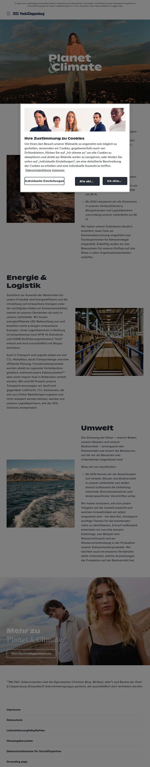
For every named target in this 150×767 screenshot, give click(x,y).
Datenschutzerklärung (38, 170)
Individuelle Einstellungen (44, 181)
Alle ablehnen (90, 181)
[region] (75, 148)
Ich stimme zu (117, 181)
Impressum (58, 170)
